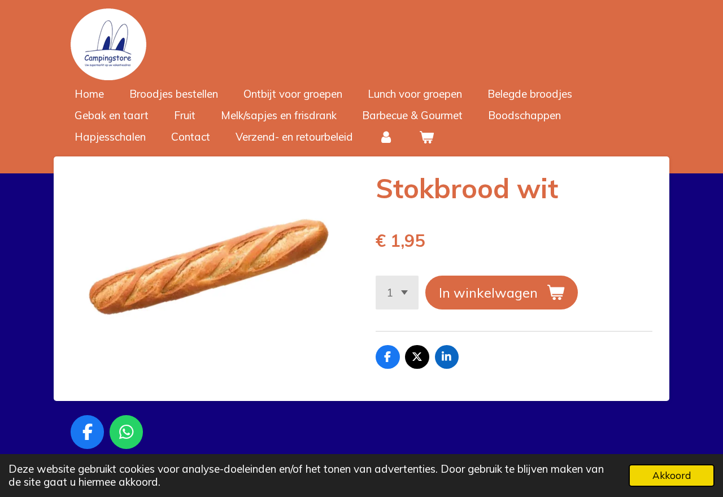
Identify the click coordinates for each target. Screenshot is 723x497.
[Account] (386, 137)
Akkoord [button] (671, 475)
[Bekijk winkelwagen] (427, 137)
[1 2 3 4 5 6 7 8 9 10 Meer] (397, 292)
